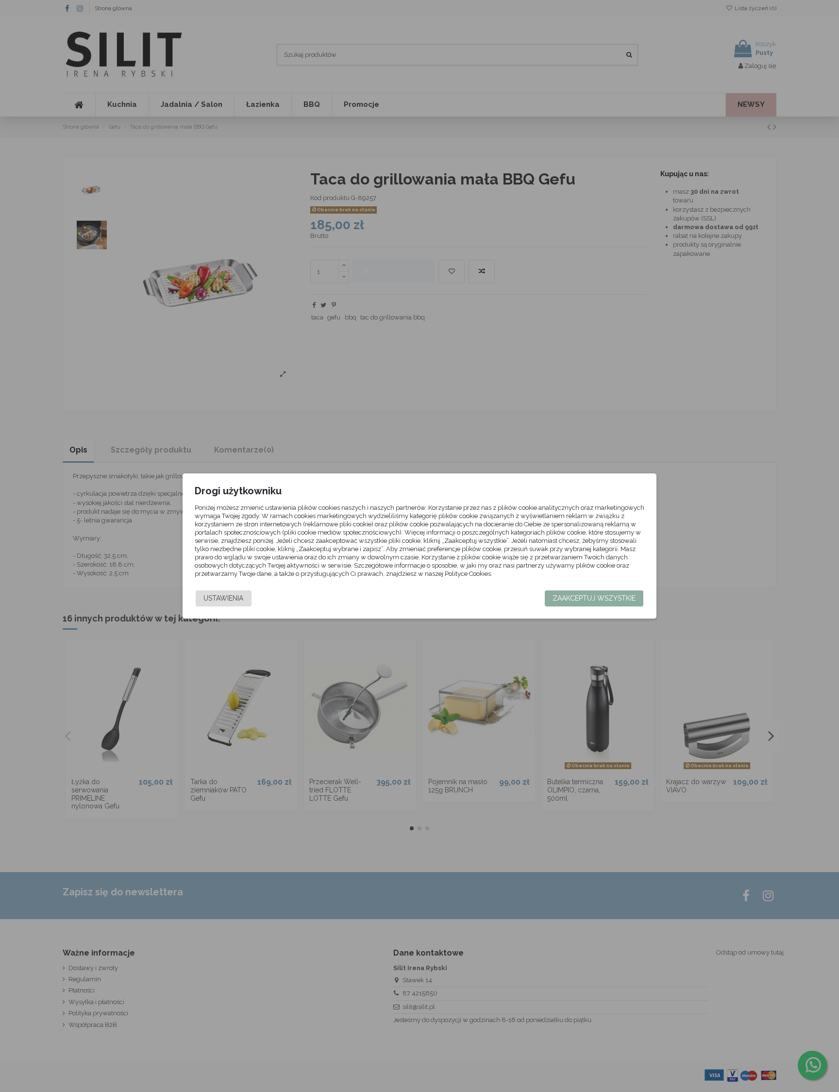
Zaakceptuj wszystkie (594, 598)
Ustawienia (223, 598)
